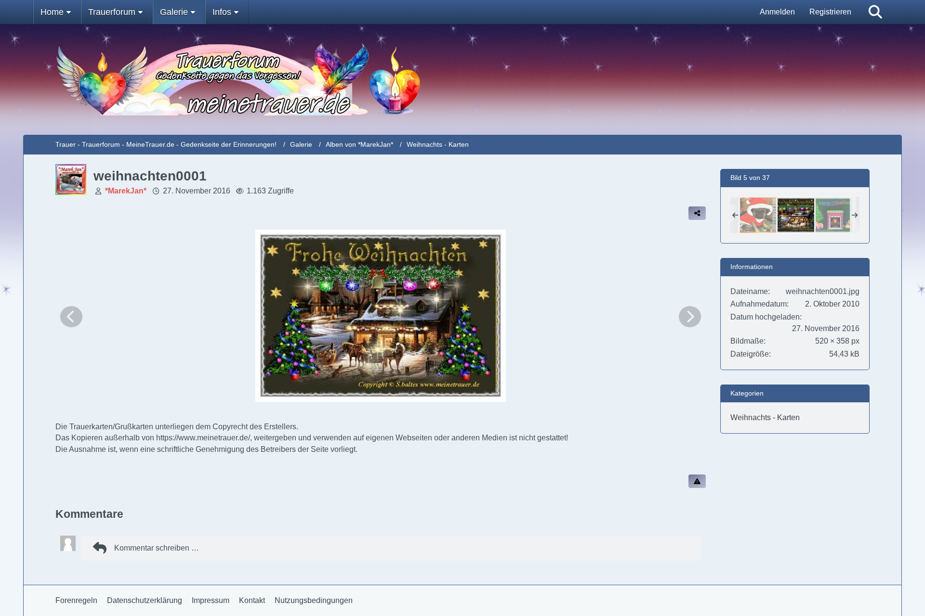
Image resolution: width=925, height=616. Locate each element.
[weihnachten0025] (758, 215)
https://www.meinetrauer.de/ (203, 438)
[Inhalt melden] (697, 481)
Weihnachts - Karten (765, 417)
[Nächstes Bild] (690, 317)
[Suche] (875, 12)
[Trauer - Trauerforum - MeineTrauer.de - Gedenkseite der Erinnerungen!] (463, 79)
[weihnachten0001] (796, 215)
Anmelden (777, 12)
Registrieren (830, 12)
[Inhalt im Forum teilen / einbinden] (697, 213)
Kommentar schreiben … (156, 548)
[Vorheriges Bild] (71, 317)
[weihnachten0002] (834, 215)
